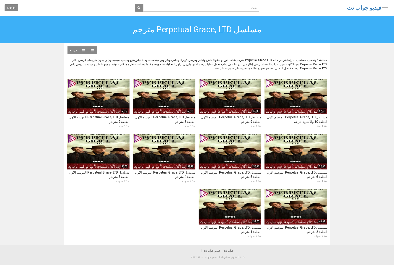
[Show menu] (385, 7)
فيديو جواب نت (364, 8)
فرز (74, 50)
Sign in (11, 7)
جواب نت (228, 250)
